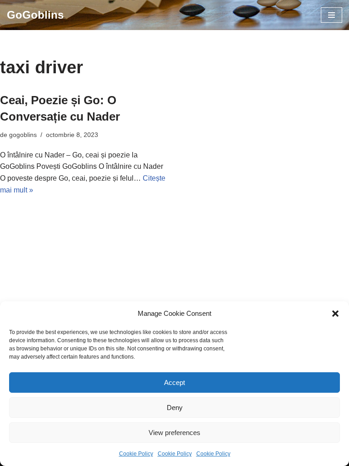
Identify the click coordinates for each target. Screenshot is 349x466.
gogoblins (23, 134)
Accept (174, 382)
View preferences (174, 432)
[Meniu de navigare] (331, 15)
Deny (175, 407)
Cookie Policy (136, 454)
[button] (335, 313)
